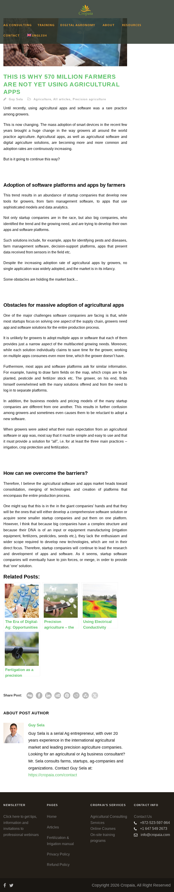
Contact (11, 35)
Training (46, 25)
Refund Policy (58, 865)
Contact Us (143, 816)
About (109, 25)
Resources (131, 25)
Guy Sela (16, 99)
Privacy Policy (58, 854)
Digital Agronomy (77, 25)
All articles (61, 99)
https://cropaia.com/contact (52, 775)
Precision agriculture (89, 99)
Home (52, 816)
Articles (53, 827)
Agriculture (42, 99)
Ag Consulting (17, 25)
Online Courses (103, 829)
